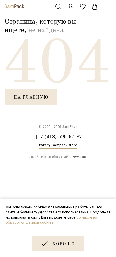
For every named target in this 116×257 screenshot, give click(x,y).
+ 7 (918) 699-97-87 (58, 136)
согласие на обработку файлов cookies (51, 220)
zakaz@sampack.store (58, 145)
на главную (31, 97)
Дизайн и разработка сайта (58, 157)
